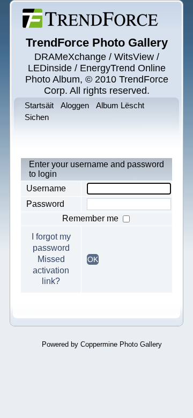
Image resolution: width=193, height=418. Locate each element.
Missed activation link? (51, 270)
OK (92, 259)
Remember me (91, 218)
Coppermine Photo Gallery (121, 344)
